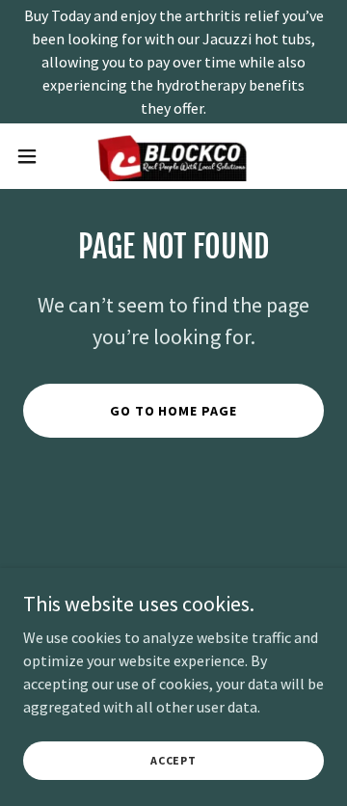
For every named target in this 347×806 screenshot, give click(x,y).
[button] (33, 156)
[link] (173, 156)
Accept (173, 760)
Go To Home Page (174, 410)
